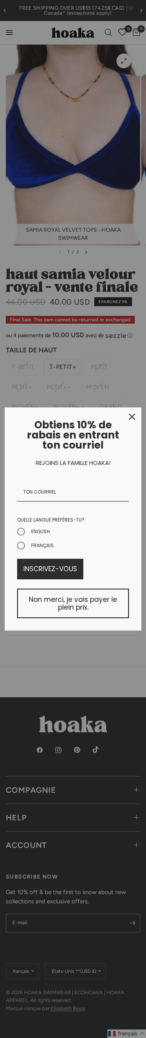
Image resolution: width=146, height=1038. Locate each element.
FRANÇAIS (42, 545)
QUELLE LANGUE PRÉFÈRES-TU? (50, 519)
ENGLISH (40, 531)
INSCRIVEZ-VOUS (50, 569)
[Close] (132, 416)
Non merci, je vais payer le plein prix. (73, 603)
